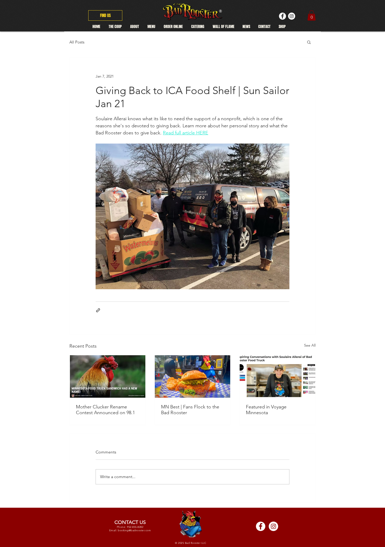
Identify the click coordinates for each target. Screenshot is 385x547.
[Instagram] (291, 16)
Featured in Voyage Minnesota (266, 409)
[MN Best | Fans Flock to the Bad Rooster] (192, 376)
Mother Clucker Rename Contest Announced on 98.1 (105, 409)
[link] (311, 15)
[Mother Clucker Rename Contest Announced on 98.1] (107, 376)
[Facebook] (282, 16)
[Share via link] (98, 310)
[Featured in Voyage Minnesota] (277, 376)
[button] (308, 42)
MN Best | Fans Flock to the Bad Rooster (190, 409)
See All (310, 345)
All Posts (76, 42)
